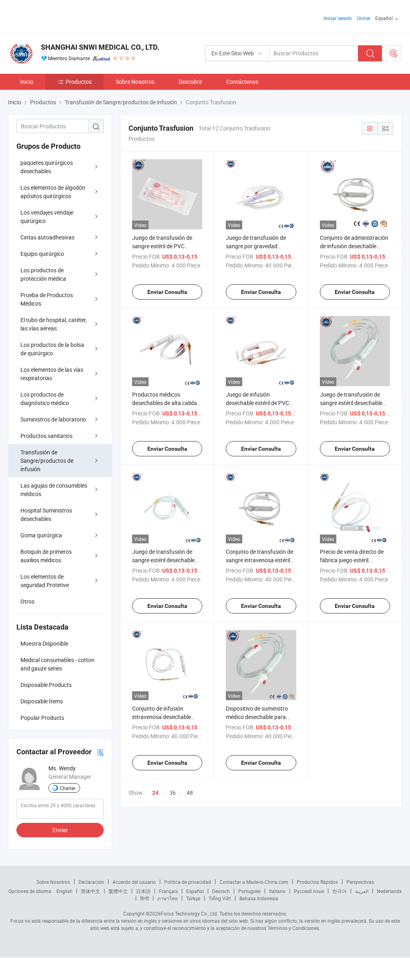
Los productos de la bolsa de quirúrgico (52, 349)
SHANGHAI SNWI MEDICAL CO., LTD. (100, 47)
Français (168, 891)
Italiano (277, 891)
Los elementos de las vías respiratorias (51, 374)
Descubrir (190, 81)
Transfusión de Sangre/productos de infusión (46, 460)
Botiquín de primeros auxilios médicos (46, 556)
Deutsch (221, 891)
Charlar (68, 788)
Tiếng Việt (220, 898)
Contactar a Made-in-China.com (253, 882)
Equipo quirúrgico (42, 253)
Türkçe (193, 898)
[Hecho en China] (59, 15)
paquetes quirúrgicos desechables (46, 167)
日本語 (143, 891)
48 (190, 792)
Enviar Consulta (167, 292)
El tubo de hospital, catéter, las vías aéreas (53, 324)
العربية (361, 891)
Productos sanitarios (46, 436)
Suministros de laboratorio (53, 419)
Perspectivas (360, 882)
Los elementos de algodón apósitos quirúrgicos (52, 192)
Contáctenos (242, 81)
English (64, 891)
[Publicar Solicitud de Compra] (393, 53)
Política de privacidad (187, 882)
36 (172, 792)
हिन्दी (144, 898)
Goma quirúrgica (41, 535)
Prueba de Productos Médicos (46, 299)
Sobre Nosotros (135, 81)
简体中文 (90, 891)
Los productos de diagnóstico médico (44, 399)
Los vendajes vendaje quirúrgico (46, 217)
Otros (27, 601)
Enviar (60, 830)
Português (249, 891)
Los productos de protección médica (43, 274)
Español (195, 891)
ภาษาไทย (167, 898)
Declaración (91, 882)
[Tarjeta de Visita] (100, 752)
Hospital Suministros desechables (46, 514)
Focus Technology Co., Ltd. (189, 913)
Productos (79, 81)
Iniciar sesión (338, 18)
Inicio (26, 81)
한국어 (339, 891)
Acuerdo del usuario (134, 882)
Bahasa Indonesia (258, 898)
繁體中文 (118, 891)
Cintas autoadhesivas (47, 237)
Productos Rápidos (317, 882)
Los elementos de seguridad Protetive (44, 581)
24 (155, 793)
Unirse (363, 18)
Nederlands (389, 891)
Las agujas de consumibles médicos (53, 490)
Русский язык (309, 891)
